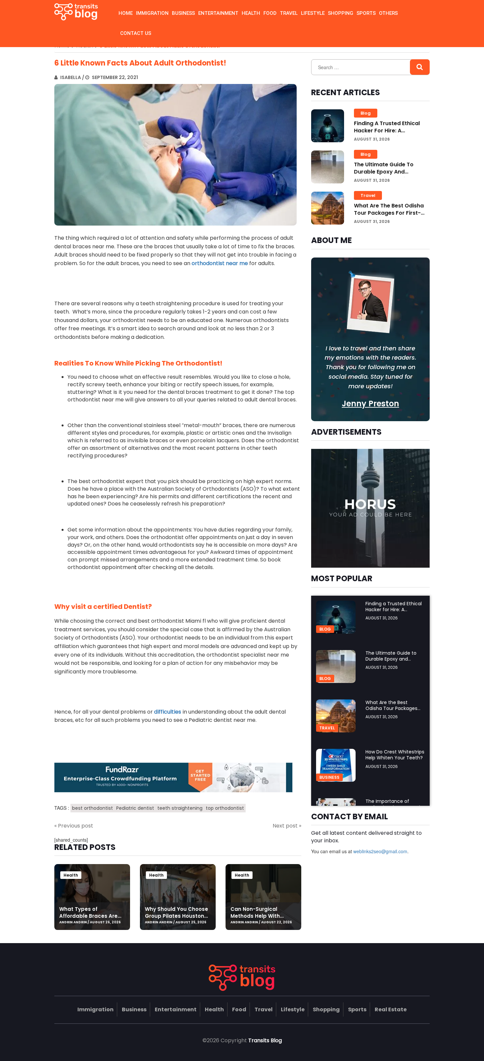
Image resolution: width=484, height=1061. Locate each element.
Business (183, 13)
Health (251, 13)
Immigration (152, 13)
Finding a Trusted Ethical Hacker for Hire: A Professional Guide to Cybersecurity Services (387, 134)
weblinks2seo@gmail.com (380, 851)
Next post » (287, 826)
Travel (289, 13)
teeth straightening (179, 808)
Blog (366, 113)
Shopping (340, 13)
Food (270, 13)
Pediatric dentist (135, 808)
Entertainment (218, 13)
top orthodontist (225, 808)
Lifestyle (313, 13)
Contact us (135, 33)
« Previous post (73, 826)
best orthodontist (92, 808)
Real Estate (391, 1009)
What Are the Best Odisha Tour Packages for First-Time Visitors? (389, 213)
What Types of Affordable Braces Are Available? (88, 916)
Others (388, 13)
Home (126, 13)
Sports (366, 13)
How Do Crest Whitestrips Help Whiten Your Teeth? (394, 754)
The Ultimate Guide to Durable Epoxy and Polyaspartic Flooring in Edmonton (386, 175)
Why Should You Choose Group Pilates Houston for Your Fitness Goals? (176, 916)
